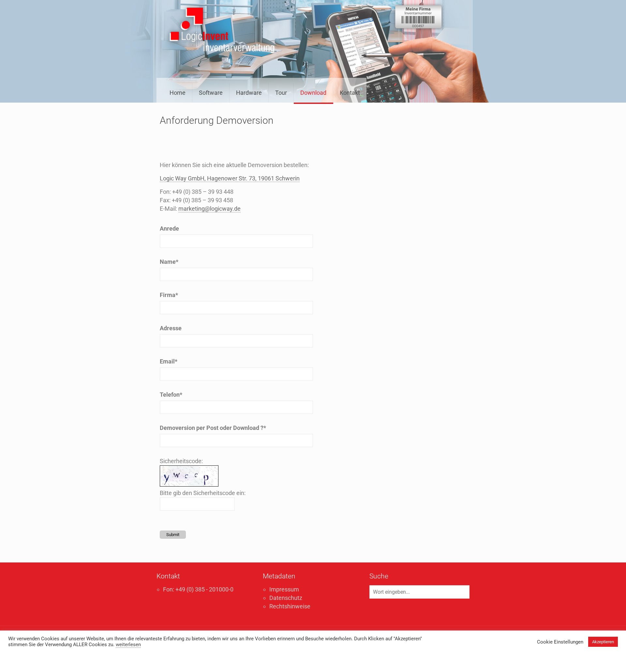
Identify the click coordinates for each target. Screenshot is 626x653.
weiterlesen (128, 644)
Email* (168, 361)
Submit (172, 534)
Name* (169, 261)
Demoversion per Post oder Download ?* (213, 427)
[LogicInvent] (222, 31)
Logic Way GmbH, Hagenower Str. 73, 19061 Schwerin (230, 178)
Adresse (171, 328)
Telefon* (171, 394)
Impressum (284, 589)
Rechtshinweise (289, 606)
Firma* (169, 294)
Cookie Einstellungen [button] (560, 642)
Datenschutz (285, 597)
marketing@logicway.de (209, 208)
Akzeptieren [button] (603, 641)
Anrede (169, 228)
